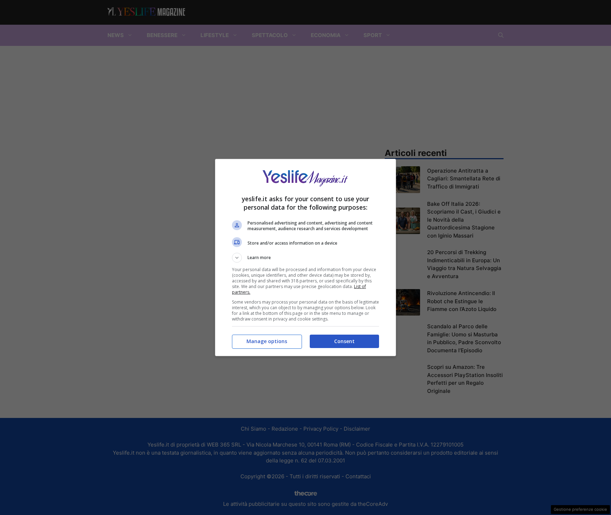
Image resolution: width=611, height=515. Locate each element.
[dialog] (305, 257)
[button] (305, 258)
